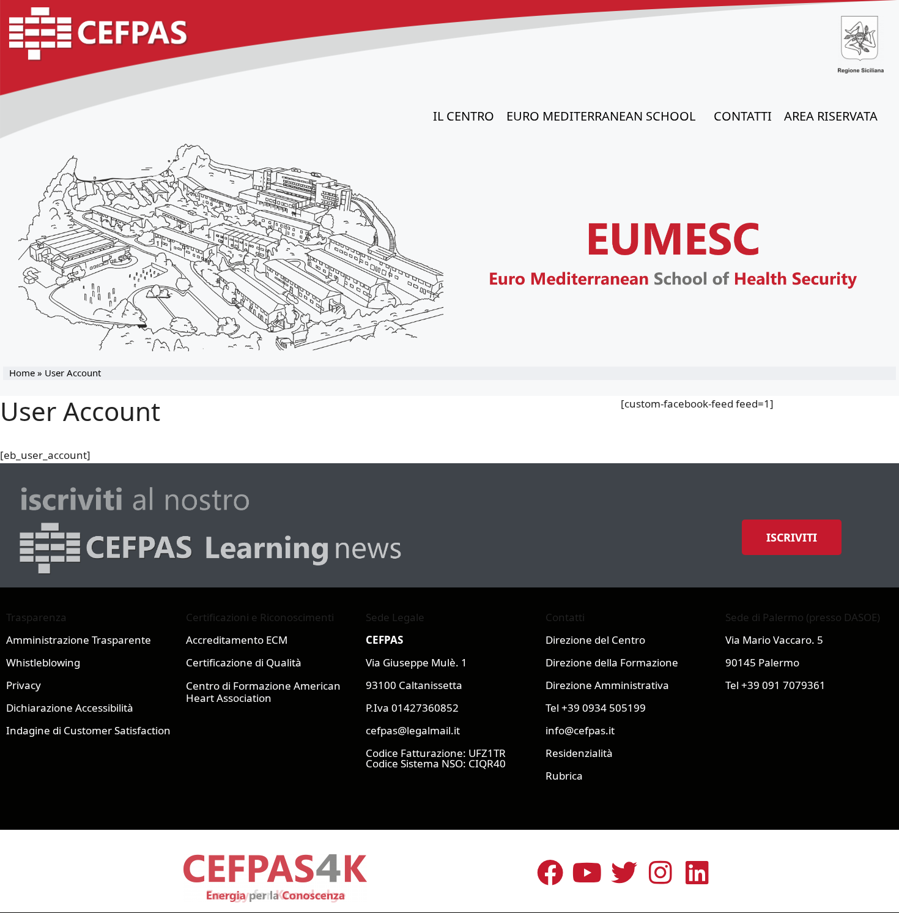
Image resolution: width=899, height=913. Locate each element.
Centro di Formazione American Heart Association (263, 692)
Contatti (743, 116)
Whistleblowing (43, 662)
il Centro (463, 116)
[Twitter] (623, 872)
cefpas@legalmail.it (413, 730)
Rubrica (564, 776)
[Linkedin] (697, 872)
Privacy (23, 685)
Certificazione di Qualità (244, 662)
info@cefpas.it (580, 730)
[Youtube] (587, 872)
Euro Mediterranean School (600, 116)
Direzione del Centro (595, 640)
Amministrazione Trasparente (78, 640)
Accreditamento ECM (236, 640)
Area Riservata (831, 116)
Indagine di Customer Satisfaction (88, 730)
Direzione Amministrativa (607, 685)
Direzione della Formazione (612, 662)
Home (22, 373)
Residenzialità (579, 753)
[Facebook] (550, 872)
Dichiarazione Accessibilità (69, 708)
